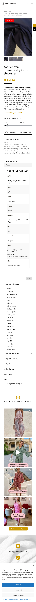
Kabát (10, 300)
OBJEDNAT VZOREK (25, 132)
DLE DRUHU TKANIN (16, 144)
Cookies (5, 599)
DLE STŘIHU (15, 147)
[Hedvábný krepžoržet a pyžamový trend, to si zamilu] (18, 452)
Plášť (10, 323)
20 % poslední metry (13, 265)
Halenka (11, 297)
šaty (23, 153)
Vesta (10, 347)
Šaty (8, 151)
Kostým (21, 149)
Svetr (9, 332)
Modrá (9, 210)
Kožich (10, 318)
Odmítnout (18, 590)
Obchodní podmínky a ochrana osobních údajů (20, 599)
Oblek (10, 289)
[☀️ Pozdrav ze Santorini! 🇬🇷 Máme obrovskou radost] (18, 482)
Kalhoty (15, 149)
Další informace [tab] (11, 162)
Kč (34, 25)
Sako (5, 151)
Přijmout (18, 585)
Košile (10, 315)
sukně (28, 153)
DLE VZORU (23, 147)
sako (20, 153)
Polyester (27, 149)
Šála (9, 338)
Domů (5, 11)
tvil (16, 151)
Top (9, 341)
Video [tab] (8, 165)
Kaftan (10, 303)
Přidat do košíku (10, 132)
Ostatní (10, 350)
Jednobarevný (13, 14)
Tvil (8, 192)
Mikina (10, 320)
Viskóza (20, 151)
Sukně (13, 151)
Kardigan (11, 309)
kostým (15, 153)
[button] (33, 565)
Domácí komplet (13, 294)
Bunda (10, 291)
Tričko (10, 344)
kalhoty (10, 153)
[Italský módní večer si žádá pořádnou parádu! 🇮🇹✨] (18, 511)
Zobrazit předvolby (18, 595)
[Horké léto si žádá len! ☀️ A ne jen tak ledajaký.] (18, 423)
